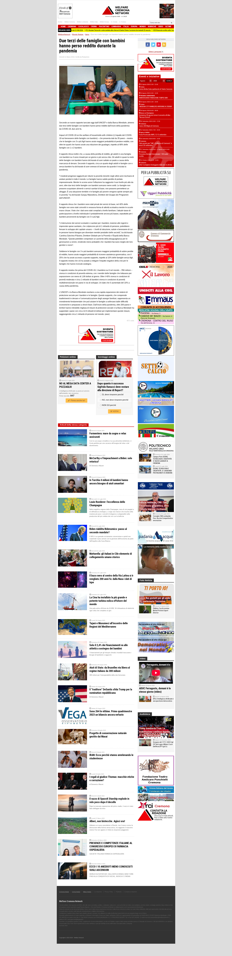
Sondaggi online (106, 357)
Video (160, 26)
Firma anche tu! (77, 400)
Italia (126, 26)
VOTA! (115, 411)
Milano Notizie (87, 891)
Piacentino (104, 26)
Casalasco (83, 26)
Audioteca (145, 714)
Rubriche (152, 26)
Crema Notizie (76, 891)
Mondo (143, 26)
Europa (134, 26)
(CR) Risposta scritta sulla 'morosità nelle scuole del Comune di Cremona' (148, 30)
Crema (94, 26)
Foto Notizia (146, 580)
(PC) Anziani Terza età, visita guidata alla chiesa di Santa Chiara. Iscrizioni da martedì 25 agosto (88, 30)
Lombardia (116, 26)
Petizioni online (68, 357)
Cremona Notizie (64, 891)
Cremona (72, 26)
